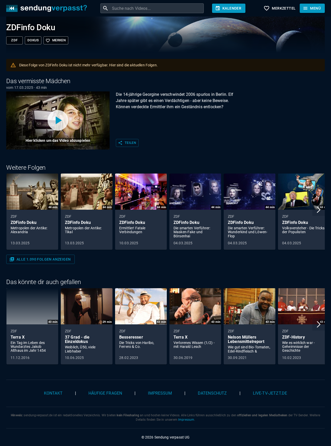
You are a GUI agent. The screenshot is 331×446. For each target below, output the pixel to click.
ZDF (14, 40)
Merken (56, 40)
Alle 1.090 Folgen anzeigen (40, 259)
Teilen (127, 142)
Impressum (160, 393)
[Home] (47, 8)
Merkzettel (280, 8)
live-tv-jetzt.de (270, 393)
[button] (318, 210)
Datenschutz (212, 393)
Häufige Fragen (105, 393)
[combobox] (157, 8)
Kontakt (53, 393)
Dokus (33, 40)
